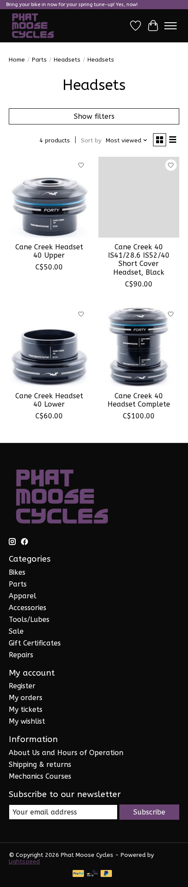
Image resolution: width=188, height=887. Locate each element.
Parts (39, 59)
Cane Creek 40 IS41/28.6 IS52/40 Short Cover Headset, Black (139, 259)
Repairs (21, 655)
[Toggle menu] (170, 26)
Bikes (17, 572)
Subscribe (149, 812)
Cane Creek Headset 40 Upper (49, 251)
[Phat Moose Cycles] (33, 26)
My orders (25, 698)
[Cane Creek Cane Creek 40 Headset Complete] (138, 346)
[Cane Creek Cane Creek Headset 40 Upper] (49, 197)
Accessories (27, 608)
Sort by (91, 140)
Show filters (94, 116)
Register (22, 686)
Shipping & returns (40, 764)
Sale (16, 631)
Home (17, 59)
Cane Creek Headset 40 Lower (49, 400)
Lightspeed (24, 861)
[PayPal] (78, 874)
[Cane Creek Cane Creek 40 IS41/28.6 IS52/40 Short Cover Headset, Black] (138, 197)
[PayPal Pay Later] (106, 874)
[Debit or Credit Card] (92, 874)
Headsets (67, 59)
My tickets (25, 709)
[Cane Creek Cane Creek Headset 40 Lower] (49, 346)
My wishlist (27, 721)
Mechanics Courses (40, 776)
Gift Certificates (35, 643)
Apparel (22, 596)
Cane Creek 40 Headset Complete (139, 400)
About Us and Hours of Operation (66, 753)
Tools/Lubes (29, 619)
